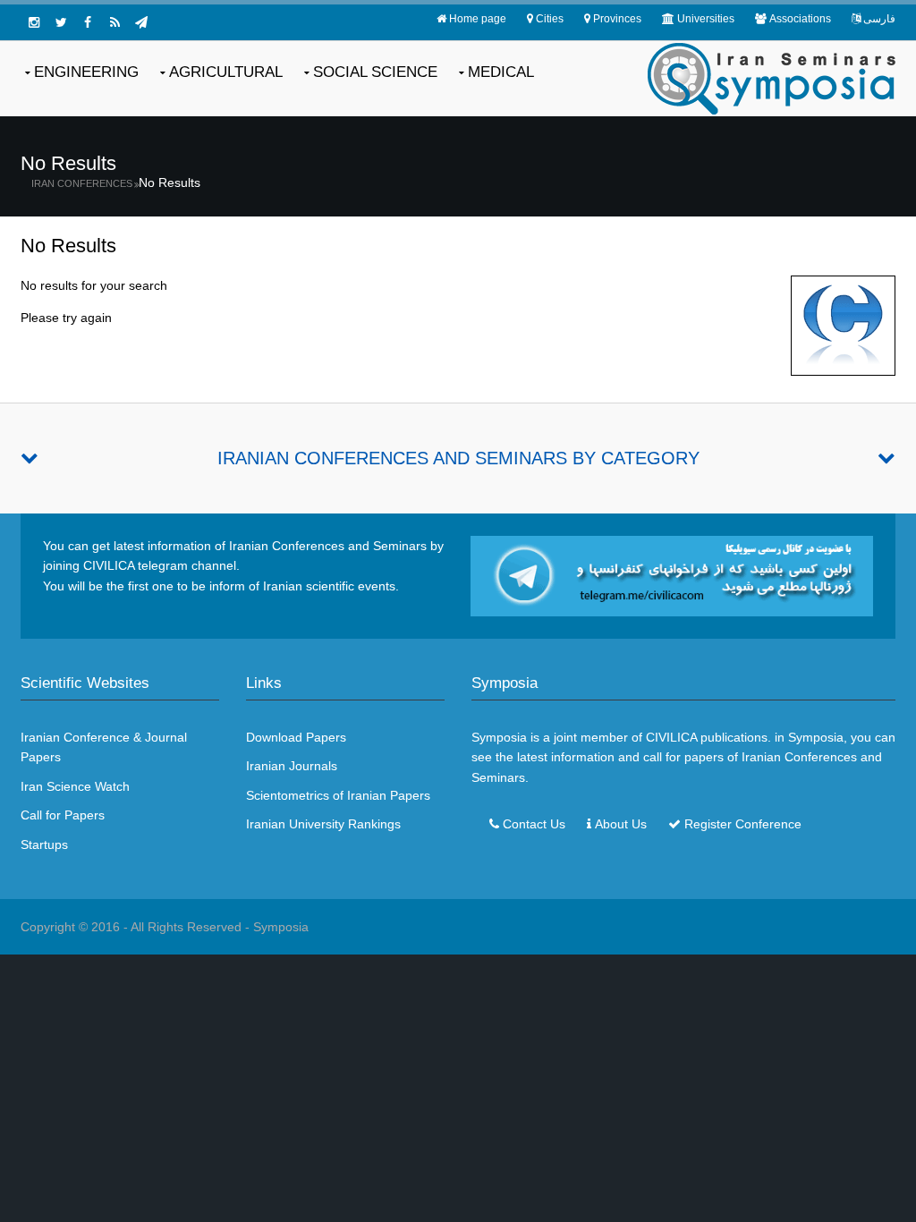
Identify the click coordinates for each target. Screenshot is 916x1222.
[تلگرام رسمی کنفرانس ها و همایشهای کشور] (141, 22)
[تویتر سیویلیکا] (60, 22)
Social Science (375, 72)
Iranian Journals (291, 766)
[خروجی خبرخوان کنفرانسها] (114, 22)
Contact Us (534, 824)
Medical (501, 72)
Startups (44, 844)
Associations (800, 19)
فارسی (879, 19)
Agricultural (226, 72)
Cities (550, 19)
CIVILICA (671, 737)
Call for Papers (63, 815)
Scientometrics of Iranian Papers (338, 795)
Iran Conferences (81, 183)
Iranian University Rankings (323, 824)
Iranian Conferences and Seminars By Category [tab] (458, 458)
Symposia (281, 927)
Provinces (617, 19)
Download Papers (296, 737)
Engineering (86, 72)
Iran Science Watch (75, 786)
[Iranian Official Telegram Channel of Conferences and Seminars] (672, 575)
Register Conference (743, 824)
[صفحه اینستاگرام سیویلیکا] (34, 22)
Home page (477, 19)
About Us (621, 824)
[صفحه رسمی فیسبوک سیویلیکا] (87, 22)
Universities (705, 19)
